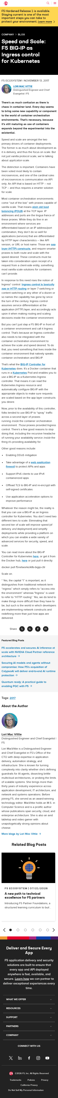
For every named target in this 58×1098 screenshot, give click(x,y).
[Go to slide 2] (18, 930)
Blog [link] (21, 34)
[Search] (47, 3)
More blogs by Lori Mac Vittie (20, 833)
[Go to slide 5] (40, 930)
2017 (13, 698)
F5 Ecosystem (16, 888)
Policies (31, 1080)
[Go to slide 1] (10, 930)
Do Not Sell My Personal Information (26, 1090)
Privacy (44, 1080)
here (36, 556)
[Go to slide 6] (47, 930)
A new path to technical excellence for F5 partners (25, 895)
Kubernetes (20, 372)
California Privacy (29, 1085)
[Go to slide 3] (25, 930)
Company (8, 34)
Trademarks (15, 1080)
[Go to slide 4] (33, 930)
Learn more (45, 21)
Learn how (22, 979)
